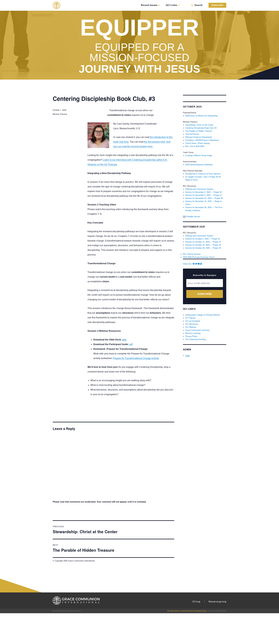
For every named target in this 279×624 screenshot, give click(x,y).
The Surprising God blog (195, 339)
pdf (131, 344)
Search (198, 5)
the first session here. (155, 142)
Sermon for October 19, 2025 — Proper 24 (203, 245)
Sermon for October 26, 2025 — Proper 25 (203, 248)
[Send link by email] (199, 264)
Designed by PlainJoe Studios (67, 611)
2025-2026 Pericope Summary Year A (198, 257)
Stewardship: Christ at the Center (199, 125)
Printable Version (192, 216)
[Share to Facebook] (194, 264)
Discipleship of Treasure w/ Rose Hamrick (203, 174)
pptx (124, 339)
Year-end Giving (192, 134)
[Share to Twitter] (196, 264)
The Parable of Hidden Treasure (198, 131)
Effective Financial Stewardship (198, 137)
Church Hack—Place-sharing (197, 143)
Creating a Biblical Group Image (198, 155)
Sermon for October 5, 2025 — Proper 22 (202, 239)
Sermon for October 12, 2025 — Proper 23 (203, 242)
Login (187, 355)
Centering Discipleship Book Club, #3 (201, 128)
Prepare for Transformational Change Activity (136, 358)
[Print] (201, 264)
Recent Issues (149, 5)
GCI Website (190, 327)
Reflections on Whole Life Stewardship (201, 116)
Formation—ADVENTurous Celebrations (202, 140)
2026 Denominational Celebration (199, 165)
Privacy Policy (191, 336)
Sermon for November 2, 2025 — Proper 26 (203, 192)
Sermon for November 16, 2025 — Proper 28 (204, 198)
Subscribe (217, 5)
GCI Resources (191, 324)
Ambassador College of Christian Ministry (202, 315)
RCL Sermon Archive (192, 254)
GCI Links (171, 5)
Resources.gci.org (217, 601)
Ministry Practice (60, 114)
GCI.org (196, 601)
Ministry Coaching (192, 333)
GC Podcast (190, 318)
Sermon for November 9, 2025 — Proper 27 (203, 195)
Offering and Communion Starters (199, 189)
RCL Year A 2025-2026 (194, 146)
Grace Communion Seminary (197, 330)
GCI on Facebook (192, 321)
